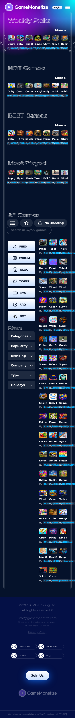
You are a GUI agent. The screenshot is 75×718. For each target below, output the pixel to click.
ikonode (69, 561)
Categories (19, 336)
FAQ (48, 655)
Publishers (51, 646)
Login (57, 7)
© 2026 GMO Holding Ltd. (37, 605)
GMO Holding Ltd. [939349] (53, 714)
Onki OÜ (69, 445)
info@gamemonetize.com (38, 618)
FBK (15, 48)
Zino (46, 330)
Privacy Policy (37, 632)
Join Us (37, 676)
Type (15, 375)
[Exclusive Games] (26, 223)
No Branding (54, 223)
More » (60, 30)
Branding (18, 356)
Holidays (18, 385)
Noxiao (68, 541)
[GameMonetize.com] (26, 7)
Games (22, 655)
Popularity (19, 346)
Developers (25, 646)
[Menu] (67, 7)
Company (18, 365)
